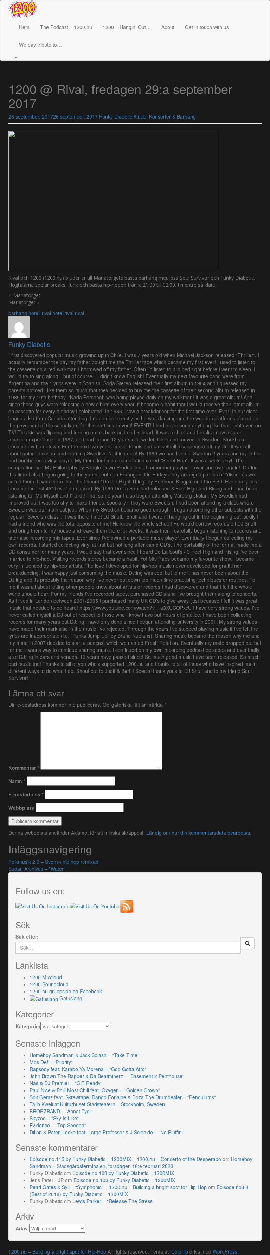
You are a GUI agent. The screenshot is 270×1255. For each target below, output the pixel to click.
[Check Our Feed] (127, 905)
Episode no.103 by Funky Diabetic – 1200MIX (123, 1172)
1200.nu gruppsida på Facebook (66, 991)
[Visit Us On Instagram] (42, 905)
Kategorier (27, 1026)
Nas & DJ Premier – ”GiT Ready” (66, 1083)
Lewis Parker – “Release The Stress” (113, 1200)
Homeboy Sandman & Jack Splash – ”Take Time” (84, 1055)
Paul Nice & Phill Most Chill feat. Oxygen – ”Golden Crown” (95, 1090)
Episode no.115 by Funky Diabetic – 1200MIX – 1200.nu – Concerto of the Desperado (125, 1158)
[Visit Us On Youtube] (95, 905)
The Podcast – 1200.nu (66, 27)
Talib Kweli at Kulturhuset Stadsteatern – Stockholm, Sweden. (98, 1104)
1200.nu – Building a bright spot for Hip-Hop (57, 1251)
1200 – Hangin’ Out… (127, 27)
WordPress (225, 1251)
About (167, 27)
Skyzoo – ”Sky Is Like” (54, 1118)
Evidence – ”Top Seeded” (58, 1125)
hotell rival (39, 312)
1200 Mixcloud (46, 977)
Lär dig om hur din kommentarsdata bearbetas (198, 832)
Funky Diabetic (115, 116)
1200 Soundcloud (49, 984)
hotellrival (62, 312)
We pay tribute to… (40, 44)
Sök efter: (27, 936)
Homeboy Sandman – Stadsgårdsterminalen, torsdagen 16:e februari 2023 (141, 1162)
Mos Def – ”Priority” (51, 1062)
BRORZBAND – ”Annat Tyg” (60, 1111)
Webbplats (21, 807)
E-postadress (26, 794)
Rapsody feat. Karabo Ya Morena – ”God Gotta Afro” (88, 1069)
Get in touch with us (207, 27)
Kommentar (23, 767)
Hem (24, 27)
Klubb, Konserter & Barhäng (165, 116)
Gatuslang (70, 998)
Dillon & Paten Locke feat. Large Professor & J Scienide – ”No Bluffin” (107, 1132)
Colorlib (179, 1251)
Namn (16, 781)
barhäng (17, 312)
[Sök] (247, 943)
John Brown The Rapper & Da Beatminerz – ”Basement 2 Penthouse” (107, 1076)
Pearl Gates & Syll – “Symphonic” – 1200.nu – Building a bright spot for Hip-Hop (118, 1186)
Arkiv (21, 1228)
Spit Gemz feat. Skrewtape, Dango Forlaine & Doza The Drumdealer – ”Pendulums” (123, 1097)
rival (79, 312)
